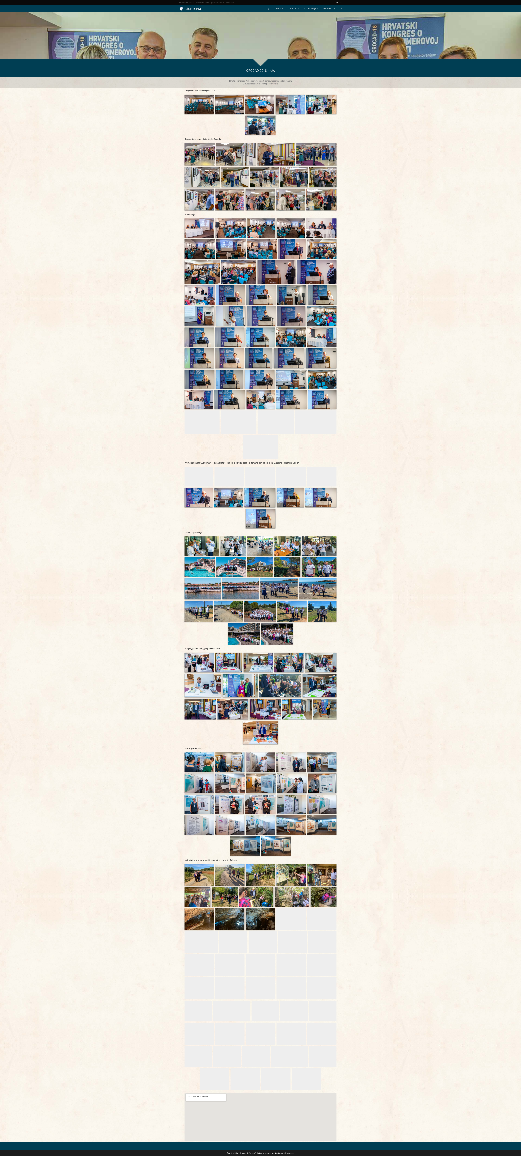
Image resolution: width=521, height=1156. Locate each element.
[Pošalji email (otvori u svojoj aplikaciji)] (341, 2)
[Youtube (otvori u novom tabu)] (338, 2)
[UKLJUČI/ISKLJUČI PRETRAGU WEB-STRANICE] (341, 8)
